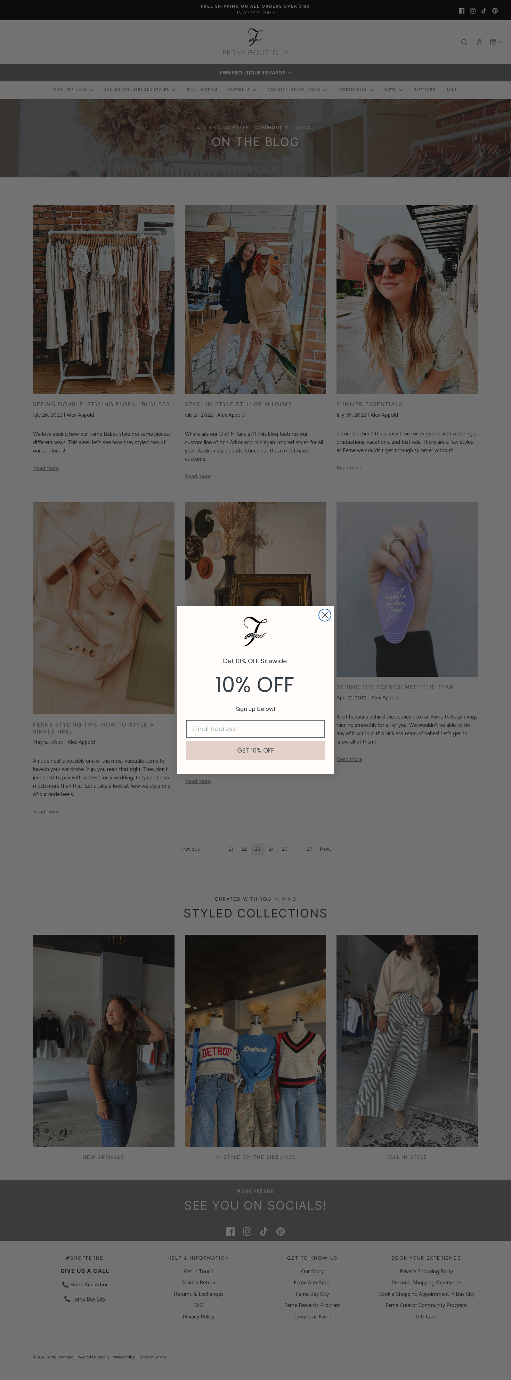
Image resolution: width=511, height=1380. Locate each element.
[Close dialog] (325, 615)
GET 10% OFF (255, 750)
